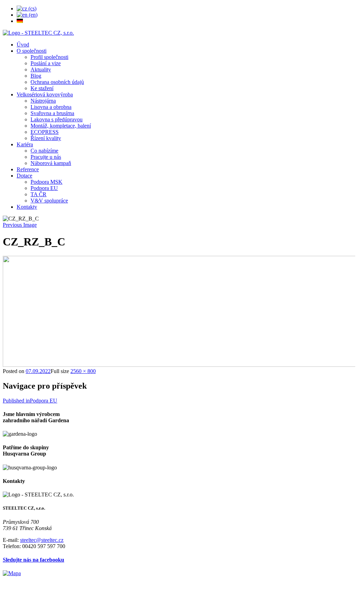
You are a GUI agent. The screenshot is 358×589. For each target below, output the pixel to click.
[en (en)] (27, 15)
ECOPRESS (45, 132)
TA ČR (38, 194)
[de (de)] (20, 21)
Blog (36, 76)
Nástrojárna (43, 101)
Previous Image (20, 225)
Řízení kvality (46, 138)
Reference (28, 169)
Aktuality (41, 69)
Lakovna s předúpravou (57, 119)
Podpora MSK (46, 182)
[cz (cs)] (26, 8)
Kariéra (25, 144)
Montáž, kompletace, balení (61, 126)
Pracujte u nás (46, 157)
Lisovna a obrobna (51, 107)
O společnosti (31, 51)
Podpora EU (44, 188)
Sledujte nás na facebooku (33, 560)
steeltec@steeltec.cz (41, 540)
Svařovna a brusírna (52, 113)
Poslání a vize (46, 63)
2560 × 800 (83, 371)
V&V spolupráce (49, 200)
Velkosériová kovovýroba (45, 94)
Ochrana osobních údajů (57, 82)
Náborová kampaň (51, 163)
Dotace (24, 176)
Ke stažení (42, 88)
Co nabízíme (44, 151)
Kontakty (27, 207)
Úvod (23, 44)
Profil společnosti (49, 57)
